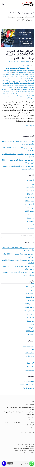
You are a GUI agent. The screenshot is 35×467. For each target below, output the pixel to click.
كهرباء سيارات (25, 64)
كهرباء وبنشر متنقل (10, 89)
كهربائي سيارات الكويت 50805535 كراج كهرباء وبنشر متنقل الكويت (20, 54)
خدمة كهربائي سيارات (16, 76)
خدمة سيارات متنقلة (28, 417)
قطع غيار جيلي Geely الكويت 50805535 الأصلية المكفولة (18, 155)
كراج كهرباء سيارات (15, 85)
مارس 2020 (30, 228)
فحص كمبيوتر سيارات (23, 81)
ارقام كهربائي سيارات (23, 68)
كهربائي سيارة (26, 95)
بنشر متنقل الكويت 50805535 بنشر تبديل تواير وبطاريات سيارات (19, 408)
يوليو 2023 (30, 208)
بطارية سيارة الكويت (24, 70)
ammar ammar (25, 61)
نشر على (14, 61)
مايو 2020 (30, 221)
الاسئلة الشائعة (30, 404)
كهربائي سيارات (11, 91)
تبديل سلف (21, 74)
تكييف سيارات (26, 76)
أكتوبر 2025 (30, 180)
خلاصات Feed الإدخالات (26, 384)
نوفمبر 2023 (29, 201)
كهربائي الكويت (19, 91)
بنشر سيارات (23, 432)
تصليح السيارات (14, 74)
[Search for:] (17, 236)
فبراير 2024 (30, 190)
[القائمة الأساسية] (2, 4)
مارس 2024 (29, 187)
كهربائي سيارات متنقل (20, 93)
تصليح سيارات (29, 353)
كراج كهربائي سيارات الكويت (22, 87)
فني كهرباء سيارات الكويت (11, 81)
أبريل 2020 (30, 225)
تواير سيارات (30, 356)
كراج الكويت (8, 83)
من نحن (32, 427)
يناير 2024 (30, 194)
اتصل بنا (32, 401)
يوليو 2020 (30, 214)
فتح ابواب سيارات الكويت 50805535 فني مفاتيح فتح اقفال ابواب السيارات (19, 423)
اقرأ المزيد (30, 125)
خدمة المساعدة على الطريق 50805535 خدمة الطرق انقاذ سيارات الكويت (19, 413)
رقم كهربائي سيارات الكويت (13, 78)
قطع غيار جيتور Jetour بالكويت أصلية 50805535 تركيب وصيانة (18, 161)
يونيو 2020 (30, 218)
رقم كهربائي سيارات (25, 78)
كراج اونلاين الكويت (25, 85)
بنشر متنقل (9, 70)
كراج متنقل (30, 363)
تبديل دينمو (15, 72)
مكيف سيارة (11, 95)
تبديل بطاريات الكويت (24, 72)
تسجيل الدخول (29, 381)
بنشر (32, 349)
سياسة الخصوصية (29, 419)
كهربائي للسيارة (18, 95)
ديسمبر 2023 (29, 197)
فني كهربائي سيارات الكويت (18, 83)
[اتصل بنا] (4, 463)
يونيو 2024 (30, 184)
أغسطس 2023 (29, 204)
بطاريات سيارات (14, 68)
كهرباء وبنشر (19, 89)
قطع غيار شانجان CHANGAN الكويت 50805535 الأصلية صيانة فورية (18, 143)
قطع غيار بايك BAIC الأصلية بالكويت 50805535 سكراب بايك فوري (18, 167)
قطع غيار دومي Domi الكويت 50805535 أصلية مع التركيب (18, 149)
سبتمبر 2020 (29, 211)
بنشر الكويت (16, 70)
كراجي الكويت (26, 89)
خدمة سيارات (29, 359)
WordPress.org (28, 388)
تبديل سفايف (27, 74)
